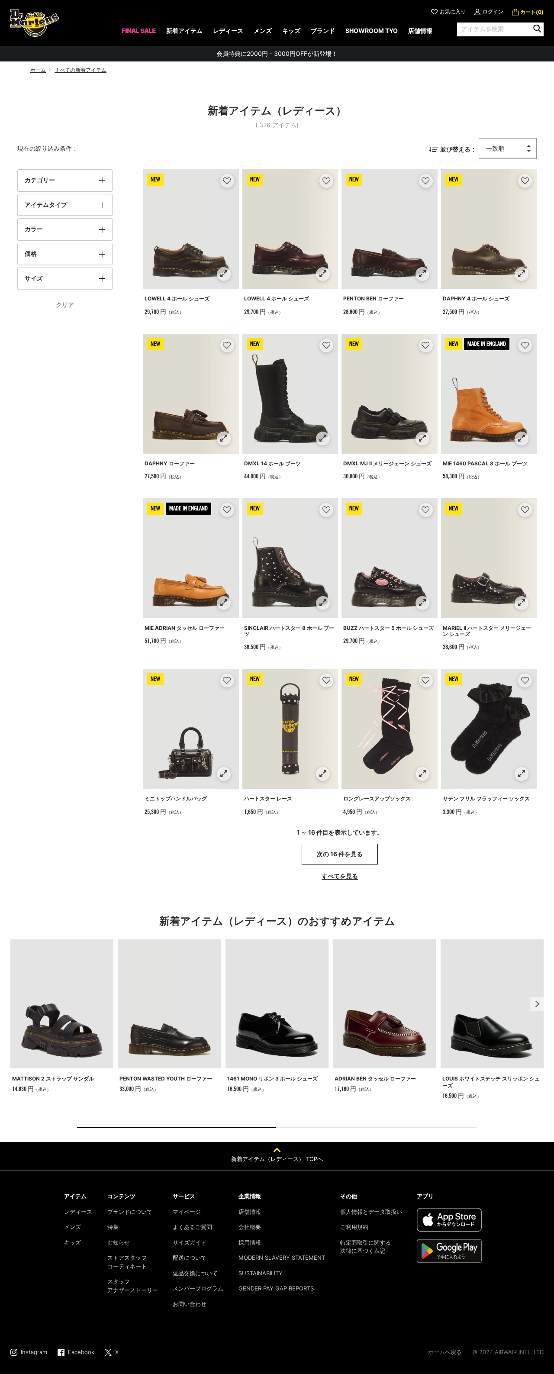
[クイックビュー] (224, 274)
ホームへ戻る (445, 1351)
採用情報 (249, 1242)
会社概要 (249, 1226)
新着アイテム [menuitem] (184, 30)
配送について (189, 1257)
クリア (65, 304)
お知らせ (118, 1242)
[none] (138, 33)
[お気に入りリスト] (227, 181)
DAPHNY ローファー (170, 463)
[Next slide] (537, 1004)
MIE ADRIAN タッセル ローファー (185, 628)
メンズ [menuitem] (263, 30)
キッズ (72, 1242)
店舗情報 (249, 1211)
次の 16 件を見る (340, 854)
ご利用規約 (354, 1226)
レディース (78, 1211)
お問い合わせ (189, 1303)
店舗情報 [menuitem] (420, 30)
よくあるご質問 (192, 1226)
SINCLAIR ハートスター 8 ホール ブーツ (289, 631)
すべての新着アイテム (80, 70)
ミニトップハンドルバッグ (176, 798)
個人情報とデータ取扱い (371, 1211)
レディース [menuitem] (228, 30)
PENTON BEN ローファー (373, 298)
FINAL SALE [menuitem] (139, 30)
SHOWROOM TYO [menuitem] (371, 30)
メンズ (72, 1226)
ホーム (38, 70)
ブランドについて (129, 1211)
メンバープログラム (198, 1288)
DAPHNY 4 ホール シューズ (476, 298)
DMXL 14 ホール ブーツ (272, 463)
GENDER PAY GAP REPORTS (276, 1288)
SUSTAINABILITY (260, 1273)
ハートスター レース (268, 798)
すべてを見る (340, 876)
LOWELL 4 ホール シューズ (177, 298)
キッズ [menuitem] (291, 30)
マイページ (187, 1211)
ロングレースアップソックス (377, 798)
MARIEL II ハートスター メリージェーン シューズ (487, 631)
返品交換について (195, 1273)
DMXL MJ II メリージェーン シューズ (387, 463)
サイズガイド (189, 1242)
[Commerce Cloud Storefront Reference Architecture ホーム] (34, 23)
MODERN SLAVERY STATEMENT (281, 1257)
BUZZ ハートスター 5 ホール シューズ (388, 628)
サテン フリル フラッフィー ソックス (486, 798)
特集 (113, 1226)
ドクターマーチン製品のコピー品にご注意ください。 (277, 54)
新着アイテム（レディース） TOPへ (277, 1158)
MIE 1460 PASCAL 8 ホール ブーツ (485, 463)
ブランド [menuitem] (323, 30)
